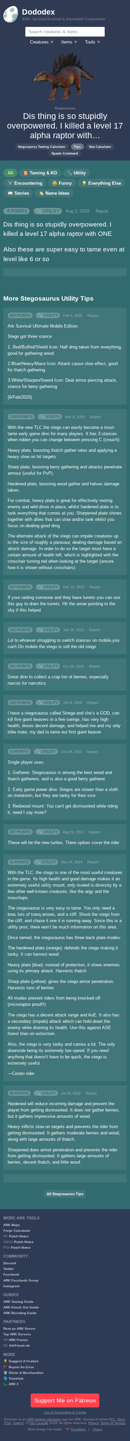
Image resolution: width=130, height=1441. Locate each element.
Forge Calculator (16, 1230)
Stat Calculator (100, 146)
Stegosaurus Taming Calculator (42, 146)
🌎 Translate (13, 1378)
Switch (18, 1423)
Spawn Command (65, 153)
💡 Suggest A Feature (21, 1361)
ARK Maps (11, 1225)
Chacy (97, 1429)
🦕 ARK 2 (11, 1384)
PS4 (7, 1423)
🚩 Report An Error (18, 1367)
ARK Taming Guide (18, 1301)
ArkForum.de (19, 1345)
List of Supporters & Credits (65, 1412)
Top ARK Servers (17, 1334)
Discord (9, 1263)
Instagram (11, 1286)
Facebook (11, 1274)
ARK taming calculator (44, 1419)
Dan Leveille (38, 1423)
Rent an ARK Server (19, 1328)
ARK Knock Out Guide (21, 1307)
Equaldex (78, 1429)
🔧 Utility (48, 211)
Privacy (93, 1423)
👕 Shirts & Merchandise (23, 1373)
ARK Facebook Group (20, 1280)
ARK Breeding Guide (20, 1313)
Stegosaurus (65, 108)
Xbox (121, 1419)
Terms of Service (113, 1423)
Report (102, 211)
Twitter (8, 1269)
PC (112, 1419)
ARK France (18, 1340)
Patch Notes (19, 1236)
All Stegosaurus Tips (65, 1194)
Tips (77, 146)
